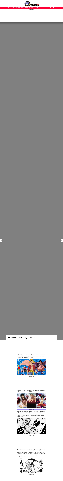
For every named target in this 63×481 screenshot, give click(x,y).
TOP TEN (26, 7)
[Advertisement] (31, 16)
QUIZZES (36, 7)
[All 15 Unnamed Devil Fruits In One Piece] (62, 240)
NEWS (14, 7)
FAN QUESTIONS (31, 7)
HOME (11, 7)
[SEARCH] (54, 8)
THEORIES (22, 7)
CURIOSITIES (18, 7)
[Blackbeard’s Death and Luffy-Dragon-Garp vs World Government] (1, 240)
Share (18, 360)
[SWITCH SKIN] (53, 8)
